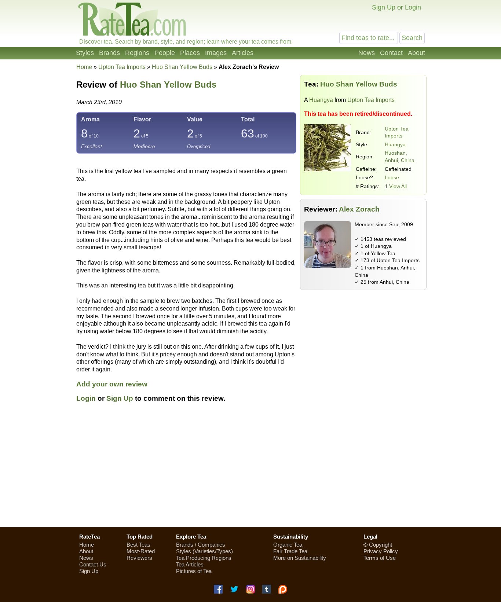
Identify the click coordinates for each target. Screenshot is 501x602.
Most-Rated (141, 551)
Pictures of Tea (194, 571)
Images (216, 52)
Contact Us (92, 564)
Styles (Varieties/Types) (204, 551)
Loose (392, 177)
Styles (85, 52)
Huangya (321, 100)
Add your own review (111, 384)
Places (190, 52)
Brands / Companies (200, 545)
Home (84, 67)
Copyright (380, 545)
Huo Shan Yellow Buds (168, 84)
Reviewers (139, 558)
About (416, 52)
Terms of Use (379, 558)
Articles (242, 52)
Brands (109, 52)
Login (413, 7)
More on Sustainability (299, 558)
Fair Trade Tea (290, 551)
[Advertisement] (363, 345)
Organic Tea (287, 545)
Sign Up (383, 7)
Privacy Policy (380, 551)
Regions (137, 52)
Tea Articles (190, 564)
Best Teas (138, 545)
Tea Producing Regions (203, 558)
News (366, 52)
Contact (391, 52)
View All (398, 186)
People (164, 52)
